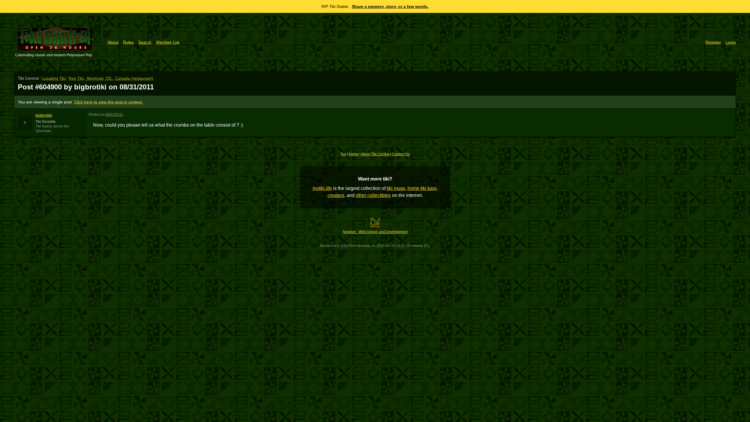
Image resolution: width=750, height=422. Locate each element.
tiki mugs (396, 188)
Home (354, 154)
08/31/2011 (114, 115)
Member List (167, 42)
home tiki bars (422, 188)
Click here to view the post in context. (108, 102)
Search (144, 42)
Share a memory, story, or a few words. (390, 6)
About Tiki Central (375, 154)
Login (731, 42)
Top (343, 154)
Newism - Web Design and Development (375, 232)
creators (336, 195)
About (113, 42)
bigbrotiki (43, 115)
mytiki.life (322, 188)
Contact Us (401, 154)
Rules (128, 42)
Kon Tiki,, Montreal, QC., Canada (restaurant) (111, 78)
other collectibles (373, 195)
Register (713, 42)
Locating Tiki (54, 78)
